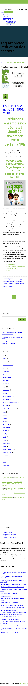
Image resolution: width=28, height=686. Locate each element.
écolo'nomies (6, 390)
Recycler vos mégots (8, 18)
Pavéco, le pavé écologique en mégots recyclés (12, 587)
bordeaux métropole (8, 365)
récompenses (6, 424)
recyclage (5, 430)
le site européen (10, 264)
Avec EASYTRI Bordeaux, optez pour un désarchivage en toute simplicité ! (13, 483)
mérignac (5, 418)
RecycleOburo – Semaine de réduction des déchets (13, 584)
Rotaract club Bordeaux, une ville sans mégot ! (12, 607)
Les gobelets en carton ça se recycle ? (10, 619)
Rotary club (5, 455)
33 (3, 355)
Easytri (4, 387)
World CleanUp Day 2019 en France (9, 602)
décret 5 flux (6, 380)
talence (4, 459)
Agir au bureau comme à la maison (9, 632)
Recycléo (5, 440)
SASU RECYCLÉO (23, 683)
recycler (5, 446)
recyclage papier (7, 433)
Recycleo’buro (6, 443)
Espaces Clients (7, 19)
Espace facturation (10, 22)
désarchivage (6, 383)
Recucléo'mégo (6, 427)
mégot (4, 412)
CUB (4, 374)
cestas (5, 283)
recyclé (4, 437)
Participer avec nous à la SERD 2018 (13, 109)
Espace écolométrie (11, 21)
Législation (11, 286)
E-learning (8, 24)
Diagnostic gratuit (7, 532)
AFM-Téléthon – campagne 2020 (9, 593)
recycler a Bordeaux (7, 449)
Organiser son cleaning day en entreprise (11, 625)
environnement (7, 285)
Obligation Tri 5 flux (5, 596)
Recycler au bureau (7, 452)
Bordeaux (5, 361)
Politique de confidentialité (9, 537)
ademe (5, 279)
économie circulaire (19, 283)
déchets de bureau (7, 377)
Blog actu (5, 16)
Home (1, 62)
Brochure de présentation (9, 534)
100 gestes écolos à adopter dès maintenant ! (12, 605)
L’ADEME (8, 270)
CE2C (21, 279)
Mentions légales (7, 535)
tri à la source (6, 465)
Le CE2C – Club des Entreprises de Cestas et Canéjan (15, 267)
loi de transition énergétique (9, 408)
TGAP (4, 462)
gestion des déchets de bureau (10, 402)
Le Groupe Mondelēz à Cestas (8, 610)
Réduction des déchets (9, 281)
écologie (11, 283)
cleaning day (6, 371)
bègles (4, 358)
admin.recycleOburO (8, 278)
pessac (4, 421)
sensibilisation (19, 281)
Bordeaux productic (13, 279)
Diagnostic (5, 15)
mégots (5, 415)
